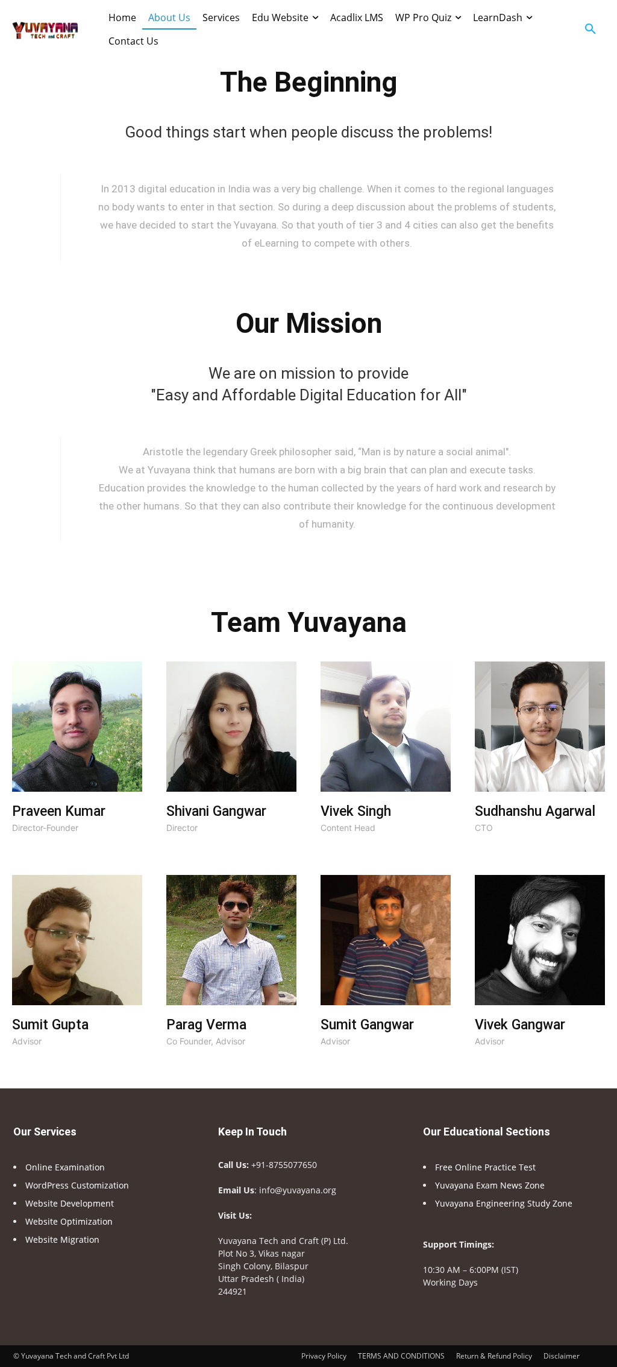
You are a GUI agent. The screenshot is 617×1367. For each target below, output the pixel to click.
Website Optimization (69, 1221)
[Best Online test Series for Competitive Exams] (45, 30)
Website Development (69, 1203)
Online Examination (65, 1167)
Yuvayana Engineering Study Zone (505, 1203)
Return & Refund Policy (494, 1356)
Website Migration (62, 1239)
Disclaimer (561, 1356)
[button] (590, 29)
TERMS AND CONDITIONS (401, 1356)
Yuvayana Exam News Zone (490, 1185)
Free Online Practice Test (485, 1167)
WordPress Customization (77, 1185)
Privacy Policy (323, 1356)
